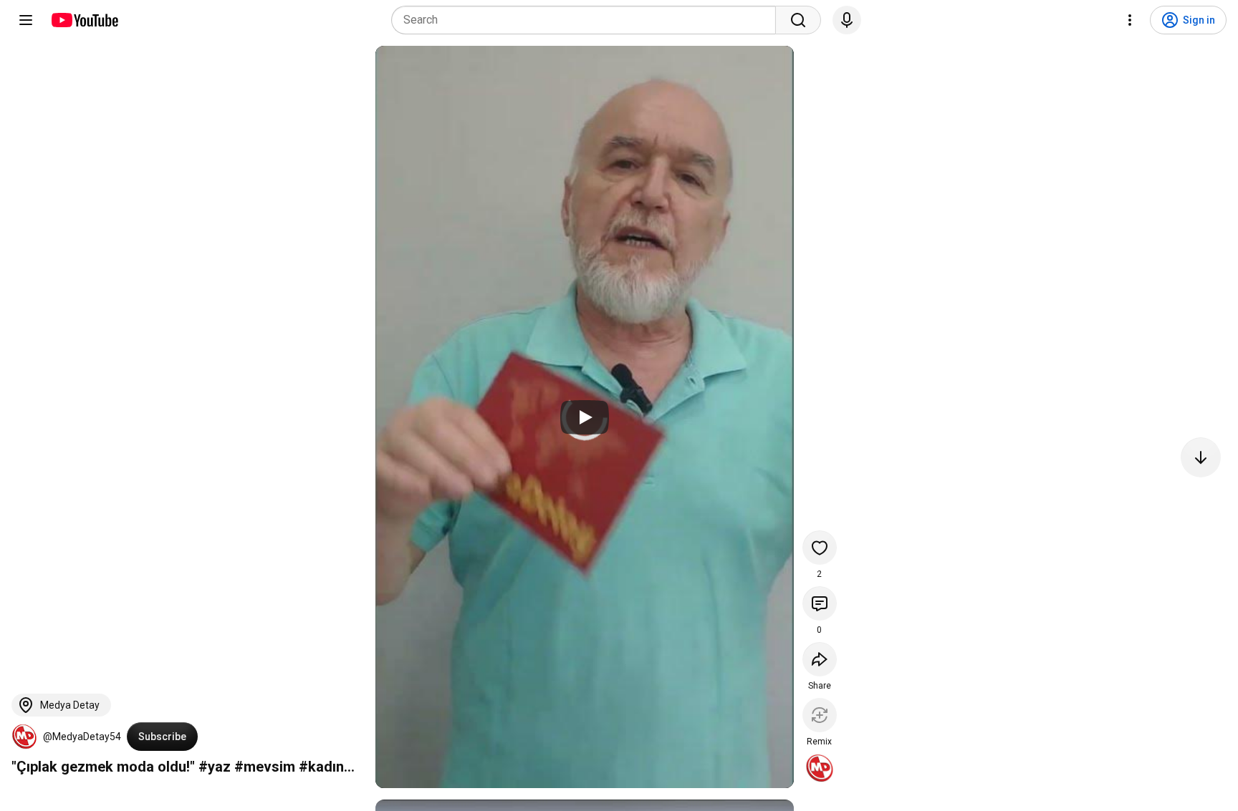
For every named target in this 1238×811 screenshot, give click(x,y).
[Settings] (1129, 20)
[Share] (819, 659)
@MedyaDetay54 (82, 736)
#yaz (214, 766)
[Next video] (1201, 457)
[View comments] (819, 603)
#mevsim (264, 766)
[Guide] (25, 20)
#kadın (321, 766)
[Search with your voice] (846, 20)
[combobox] (587, 20)
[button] (24, 736)
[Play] (584, 417)
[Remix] (819, 715)
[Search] (798, 20)
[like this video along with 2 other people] (819, 547)
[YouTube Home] (84, 20)
